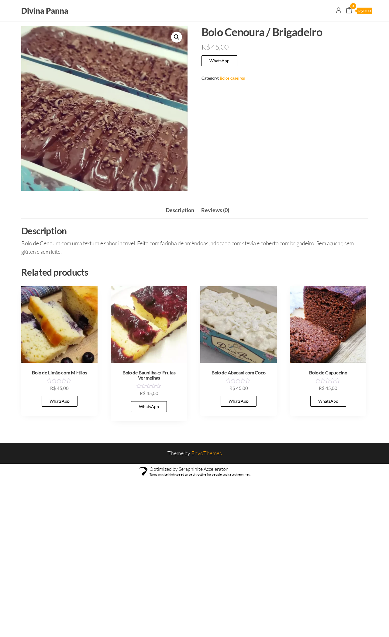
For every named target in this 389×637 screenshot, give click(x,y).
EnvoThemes (206, 453)
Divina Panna (44, 10)
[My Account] (339, 10)
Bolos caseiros (232, 78)
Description (180, 210)
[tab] (180, 210)
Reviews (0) (215, 210)
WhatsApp (219, 60)
